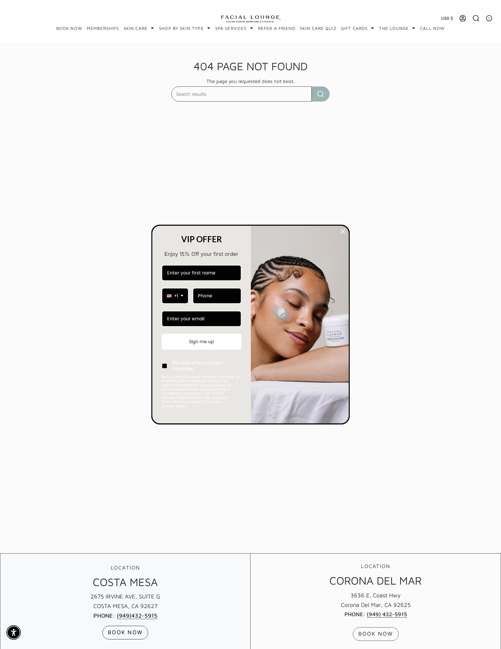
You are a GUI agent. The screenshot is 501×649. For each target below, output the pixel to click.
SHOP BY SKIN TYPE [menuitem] (181, 28)
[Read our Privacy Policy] (237, 377)
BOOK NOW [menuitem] (69, 28)
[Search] (321, 94)
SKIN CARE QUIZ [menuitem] (318, 28)
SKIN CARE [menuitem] (136, 28)
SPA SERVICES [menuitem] (231, 28)
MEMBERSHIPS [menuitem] (103, 28)
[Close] (343, 231)
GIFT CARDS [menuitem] (354, 28)
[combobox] (175, 296)
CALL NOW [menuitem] (432, 28)
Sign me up (201, 341)
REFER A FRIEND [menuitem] (276, 28)
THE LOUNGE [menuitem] (394, 28)
